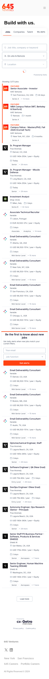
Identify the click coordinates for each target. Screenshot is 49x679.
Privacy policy (18, 628)
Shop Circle (15, 200)
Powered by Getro (40, 75)
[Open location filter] (43, 64)
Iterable (13, 215)
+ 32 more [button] (25, 207)
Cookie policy (31, 628)
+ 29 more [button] (23, 164)
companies (19, 32)
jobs (7, 32)
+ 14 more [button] (37, 231)
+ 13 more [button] (25, 99)
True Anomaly (16, 149)
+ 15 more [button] (32, 255)
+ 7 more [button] (35, 558)
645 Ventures (16, 92)
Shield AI (13, 542)
